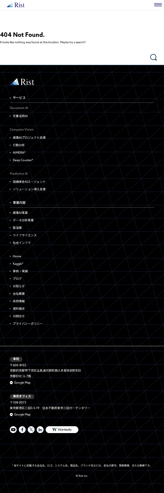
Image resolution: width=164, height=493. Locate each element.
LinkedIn (40, 429)
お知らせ (19, 286)
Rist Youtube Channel (13, 429)
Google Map (22, 382)
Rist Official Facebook (22, 429)
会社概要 (19, 294)
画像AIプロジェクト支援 (29, 138)
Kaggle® (18, 264)
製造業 (17, 228)
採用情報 (19, 301)
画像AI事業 (20, 213)
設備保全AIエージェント (29, 182)
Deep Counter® (23, 160)
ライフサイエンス (25, 235)
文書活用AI (20, 116)
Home (17, 256)
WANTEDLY (62, 429)
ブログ (17, 279)
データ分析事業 (23, 220)
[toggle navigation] (158, 4)
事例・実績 (20, 271)
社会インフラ (22, 243)
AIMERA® (19, 153)
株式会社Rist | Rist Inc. (16, 4)
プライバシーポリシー (28, 324)
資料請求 (19, 309)
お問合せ (19, 316)
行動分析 (19, 145)
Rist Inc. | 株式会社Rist (22, 81)
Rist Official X (31, 429)
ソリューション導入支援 (29, 189)
